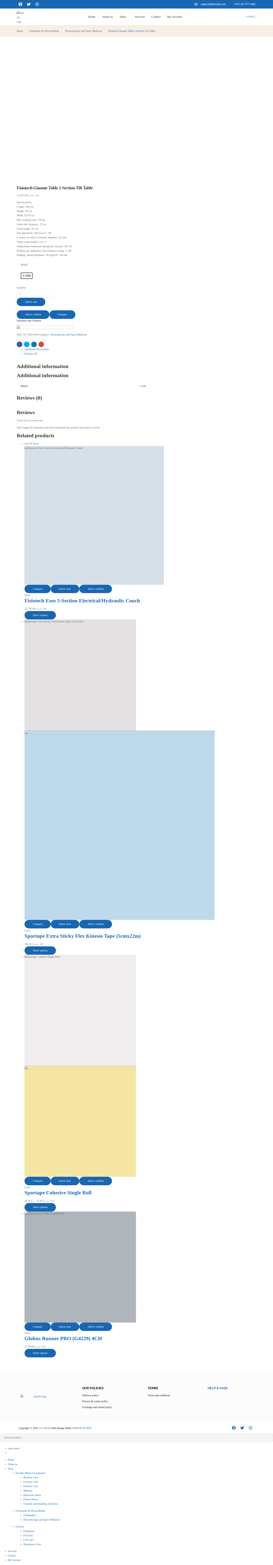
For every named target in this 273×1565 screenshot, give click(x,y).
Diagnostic (29, 1531)
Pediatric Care (30, 1486)
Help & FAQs (218, 1388)
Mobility (27, 1490)
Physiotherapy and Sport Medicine (83, 31)
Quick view (65, 589)
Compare (62, 314)
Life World (44, 1428)
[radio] (26, 276)
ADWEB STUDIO (82, 1428)
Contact (12, 1555)
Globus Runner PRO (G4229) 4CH (63, 1338)
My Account (14, 1560)
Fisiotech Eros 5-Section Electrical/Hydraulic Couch (82, 600)
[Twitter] (28, 4)
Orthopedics (29, 1515)
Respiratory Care (32, 1544)
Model (24, 264)
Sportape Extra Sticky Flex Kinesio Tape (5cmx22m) (83, 936)
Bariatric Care (30, 1477)
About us (12, 1464)
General (20, 1526)
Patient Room (30, 1499)
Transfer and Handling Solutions (40, 1503)
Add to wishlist (33, 314)
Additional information (37, 349)
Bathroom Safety (32, 1495)
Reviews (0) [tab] (29, 398)
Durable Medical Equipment (30, 1473)
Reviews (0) (31, 353)
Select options (40, 615)
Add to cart (31, 302)
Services (12, 1551)
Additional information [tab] (43, 366)
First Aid (28, 1535)
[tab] (140, 349)
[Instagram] (37, 4)
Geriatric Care (30, 1481)
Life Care (28, 1540)
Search (267, 1437)
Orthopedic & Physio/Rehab (44, 31)
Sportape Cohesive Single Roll (58, 1192)
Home (20, 31)
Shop (10, 1468)
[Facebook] (20, 4)
